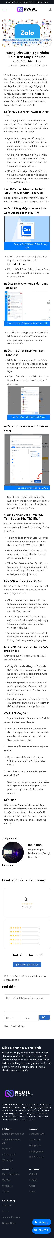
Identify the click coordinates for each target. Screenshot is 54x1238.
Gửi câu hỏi (44, 1019)
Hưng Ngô (42, 66)
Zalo (6, 75)
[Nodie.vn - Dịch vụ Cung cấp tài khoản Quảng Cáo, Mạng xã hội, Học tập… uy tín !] (27, 9)
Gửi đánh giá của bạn (28, 964)
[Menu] (4, 9)
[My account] (50, 9)
